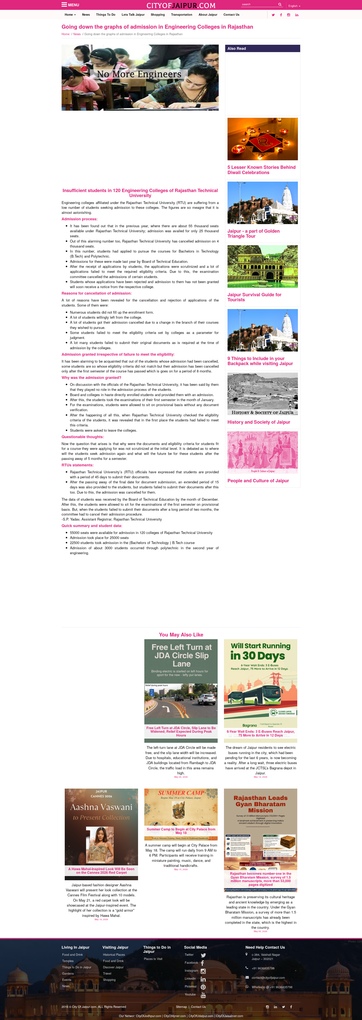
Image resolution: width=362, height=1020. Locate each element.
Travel (107, 973)
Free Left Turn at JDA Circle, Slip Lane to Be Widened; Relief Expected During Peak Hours (181, 731)
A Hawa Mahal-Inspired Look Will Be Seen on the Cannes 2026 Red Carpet (101, 870)
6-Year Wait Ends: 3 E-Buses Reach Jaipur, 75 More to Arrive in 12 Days (261, 733)
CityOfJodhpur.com (148, 1016)
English (293, 6)
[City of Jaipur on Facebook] (281, 14)
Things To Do (105, 14)
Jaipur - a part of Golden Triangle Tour (254, 233)
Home (69, 14)
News (86, 14)
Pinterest (191, 986)
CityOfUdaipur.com (201, 1016)
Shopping (158, 14)
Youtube (190, 994)
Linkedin (190, 978)
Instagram (191, 970)
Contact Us (231, 14)
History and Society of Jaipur (259, 421)
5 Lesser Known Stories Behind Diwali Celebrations (262, 169)
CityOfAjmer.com (175, 1016)
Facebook (191, 962)
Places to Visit (153, 959)
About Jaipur (208, 14)
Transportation (181, 14)
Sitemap (181, 1007)
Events (66, 980)
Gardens (68, 973)
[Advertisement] (140, 149)
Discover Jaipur (113, 967)
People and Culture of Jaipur (258, 480)
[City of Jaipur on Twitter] (273, 14)
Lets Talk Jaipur (133, 14)
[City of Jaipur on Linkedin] (296, 14)
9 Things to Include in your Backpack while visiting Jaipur (260, 361)
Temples (68, 961)
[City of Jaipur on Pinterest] (203, 988)
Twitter (189, 954)
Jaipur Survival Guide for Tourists (255, 297)
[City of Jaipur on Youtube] (203, 996)
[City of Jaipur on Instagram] (288, 14)
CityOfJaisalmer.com (229, 1016)
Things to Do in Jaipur (76, 967)
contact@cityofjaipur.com (268, 977)
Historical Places (114, 954)
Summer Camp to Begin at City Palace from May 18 (181, 831)
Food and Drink (72, 954)
